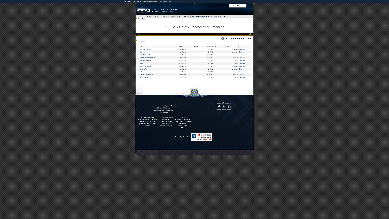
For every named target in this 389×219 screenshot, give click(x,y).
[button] (166, 2)
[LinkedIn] (229, 107)
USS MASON (144, 77)
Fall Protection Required (147, 58)
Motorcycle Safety (145, 60)
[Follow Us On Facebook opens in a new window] (219, 107)
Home (149, 16)
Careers (185, 16)
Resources (174, 16)
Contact (216, 16)
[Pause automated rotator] (222, 38)
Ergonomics (143, 52)
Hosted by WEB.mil (181, 137)
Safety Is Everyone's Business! (149, 72)
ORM (141, 63)
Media (165, 16)
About (157, 16)
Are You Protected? (146, 49)
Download (242, 49)
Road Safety (143, 69)
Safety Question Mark (146, 75)
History (226, 16)
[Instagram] (224, 107)
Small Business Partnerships (201, 16)
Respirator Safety (145, 66)
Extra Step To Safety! (146, 55)
